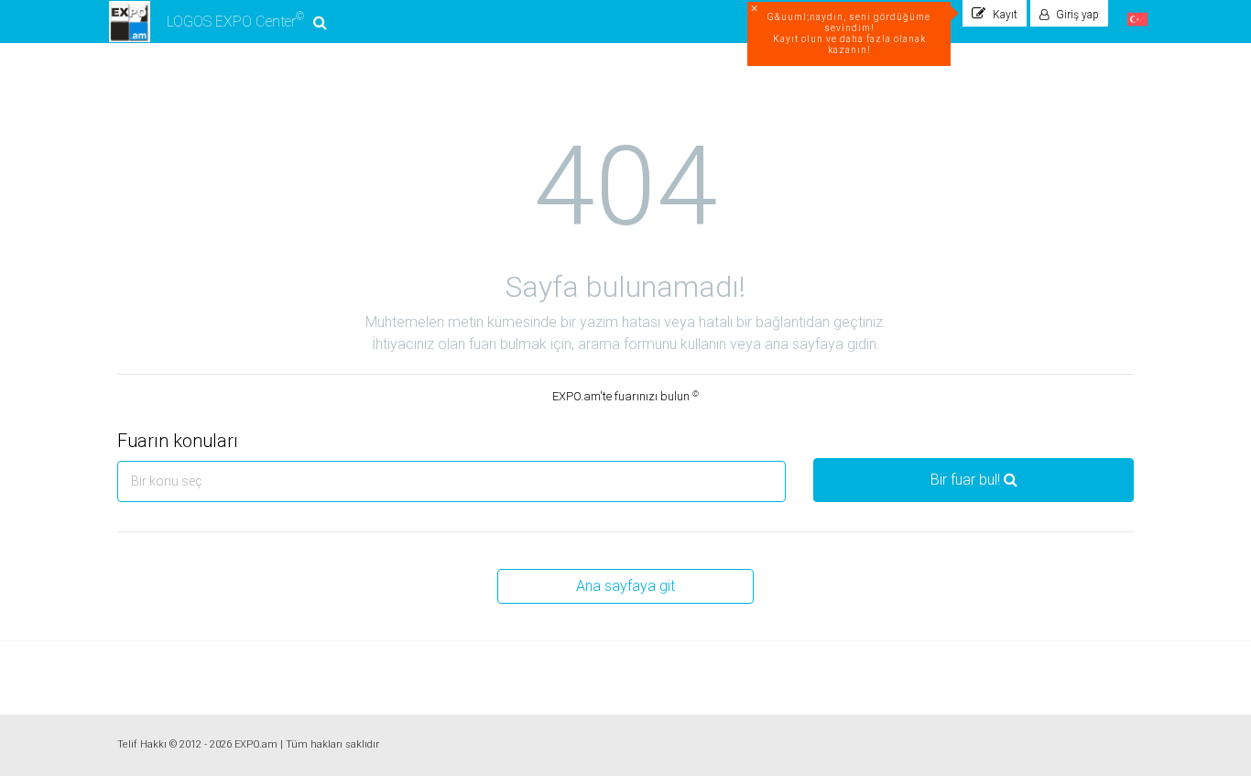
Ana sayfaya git (625, 586)
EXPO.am (255, 744)
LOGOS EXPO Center (235, 20)
